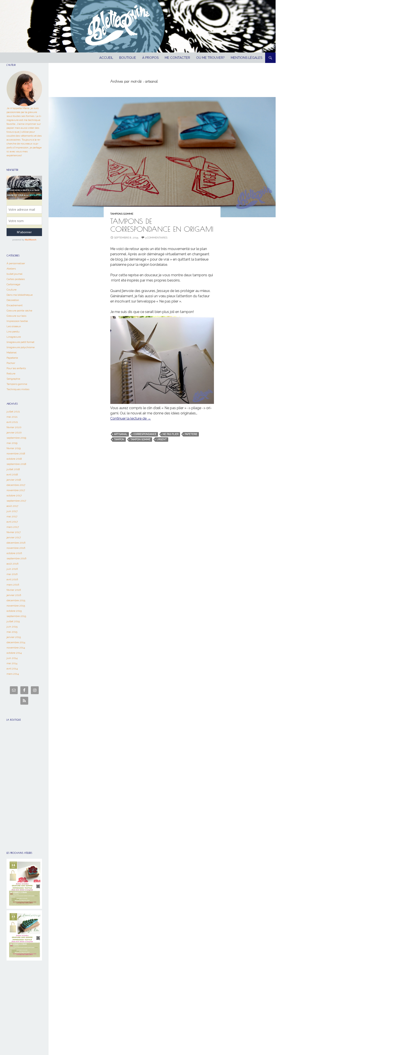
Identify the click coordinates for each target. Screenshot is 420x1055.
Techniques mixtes (18, 389)
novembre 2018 (16, 453)
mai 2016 (12, 574)
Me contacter (177, 58)
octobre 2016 (14, 553)
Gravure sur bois (16, 315)
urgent (162, 439)
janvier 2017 (14, 537)
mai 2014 (12, 663)
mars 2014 (13, 673)
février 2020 (14, 427)
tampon (119, 439)
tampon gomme (140, 439)
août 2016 (12, 563)
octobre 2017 (14, 495)
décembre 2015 (16, 600)
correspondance (144, 434)
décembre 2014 (16, 642)
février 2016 (14, 589)
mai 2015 (12, 631)
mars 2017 (13, 526)
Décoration (13, 300)
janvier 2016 (14, 595)
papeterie (191, 434)
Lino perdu (13, 331)
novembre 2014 (16, 647)
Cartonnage (13, 284)
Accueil (106, 58)
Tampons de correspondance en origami (162, 225)
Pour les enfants (16, 368)
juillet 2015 (13, 621)
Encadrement (15, 305)
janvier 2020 (14, 432)
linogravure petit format (20, 342)
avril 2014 (12, 668)
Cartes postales (16, 279)
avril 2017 (12, 521)
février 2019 (14, 448)
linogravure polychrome (21, 347)
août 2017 (12, 506)
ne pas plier (170, 434)
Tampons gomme (121, 213)
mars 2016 (13, 584)
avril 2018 (12, 474)
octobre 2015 (14, 610)
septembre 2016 (16, 558)
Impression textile (17, 321)
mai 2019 (12, 443)
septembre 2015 (16, 616)
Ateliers (11, 268)
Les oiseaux (14, 326)
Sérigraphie (13, 378)
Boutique (127, 58)
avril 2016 (12, 579)
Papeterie (12, 357)
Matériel (11, 352)
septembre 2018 (16, 464)
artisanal (120, 434)
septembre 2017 (16, 500)
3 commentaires (156, 237)
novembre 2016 (16, 547)
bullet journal (14, 273)
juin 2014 (12, 658)
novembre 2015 (16, 605)
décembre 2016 (16, 542)
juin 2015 (12, 626)
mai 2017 (12, 516)
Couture (11, 289)
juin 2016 (12, 568)
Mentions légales (246, 58)
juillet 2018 (13, 469)
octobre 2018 (14, 458)
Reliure (11, 373)
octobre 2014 (14, 652)
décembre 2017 (16, 485)
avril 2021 (12, 422)
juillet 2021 (13, 411)
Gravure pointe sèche (19, 310)
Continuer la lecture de (130, 418)
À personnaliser (16, 263)
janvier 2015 (14, 637)
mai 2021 (12, 416)
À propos (150, 58)
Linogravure (14, 336)
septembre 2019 (16, 437)
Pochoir (11, 363)
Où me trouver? (210, 58)
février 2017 (14, 532)
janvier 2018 (14, 479)
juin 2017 (12, 511)
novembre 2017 (16, 490)
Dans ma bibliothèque (20, 294)
